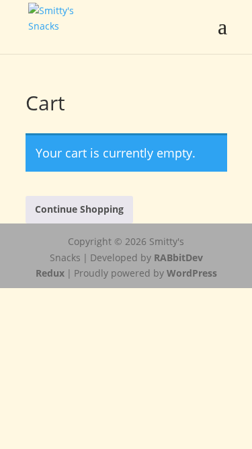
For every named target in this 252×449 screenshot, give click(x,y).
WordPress (192, 273)
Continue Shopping (79, 209)
